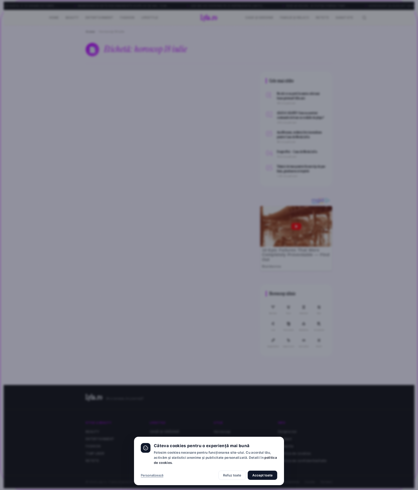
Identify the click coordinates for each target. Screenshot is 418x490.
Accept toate (262, 475)
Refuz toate (232, 475)
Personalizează (152, 475)
